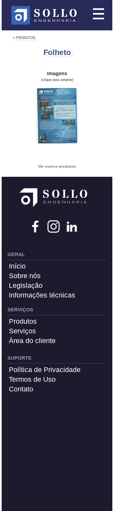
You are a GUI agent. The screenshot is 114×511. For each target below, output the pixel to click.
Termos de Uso (32, 379)
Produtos (23, 321)
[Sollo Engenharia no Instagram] (53, 227)
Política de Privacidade (45, 369)
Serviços (22, 331)
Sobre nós (25, 276)
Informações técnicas (42, 295)
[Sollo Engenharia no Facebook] (35, 227)
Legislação (26, 285)
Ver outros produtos (57, 166)
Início (17, 266)
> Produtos (24, 38)
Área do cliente (32, 340)
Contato (21, 389)
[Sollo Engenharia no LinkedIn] (72, 227)
